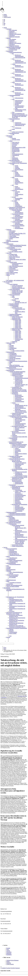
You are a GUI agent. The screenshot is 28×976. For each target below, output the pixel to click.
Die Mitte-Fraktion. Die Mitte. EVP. (17, 233)
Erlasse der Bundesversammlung (19, 444)
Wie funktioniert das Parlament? (13, 522)
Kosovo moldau (12, 633)
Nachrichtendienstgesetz (17, 154)
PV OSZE (14, 200)
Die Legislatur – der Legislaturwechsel (15, 280)
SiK (13, 86)
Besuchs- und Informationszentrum (14, 585)
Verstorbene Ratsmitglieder (15, 314)
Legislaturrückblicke (13, 305)
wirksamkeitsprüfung (17, 374)
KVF (13, 73)
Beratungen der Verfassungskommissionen (21, 531)
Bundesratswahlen (16, 318)
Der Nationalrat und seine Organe (19, 417)
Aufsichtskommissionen (14, 95)
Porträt (16, 165)
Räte (10, 344)
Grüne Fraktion (12, 236)
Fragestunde (17, 449)
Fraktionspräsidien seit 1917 (18, 288)
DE (4, 19)
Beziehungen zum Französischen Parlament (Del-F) (16, 621)
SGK (13, 58)
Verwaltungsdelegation (14, 160)
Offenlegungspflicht (19, 509)
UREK (13, 64)
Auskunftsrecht (15, 155)
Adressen (8, 240)
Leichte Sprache (7, 17)
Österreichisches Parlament (18, 225)
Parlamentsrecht (12, 524)
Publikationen (18, 122)
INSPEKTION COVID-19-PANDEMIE (20, 110)
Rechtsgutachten (16, 150)
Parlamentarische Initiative (21, 453)
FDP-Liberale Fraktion (14, 234)
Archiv (7, 283)
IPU (13, 185)
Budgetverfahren (19, 376)
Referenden (17, 466)
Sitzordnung (12, 35)
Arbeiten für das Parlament (15, 356)
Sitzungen (11, 346)
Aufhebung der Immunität (21, 471)
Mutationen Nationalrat (14, 36)
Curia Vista (8, 253)
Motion (16, 452)
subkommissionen (19, 100)
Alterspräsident (18, 418)
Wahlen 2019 (18, 327)
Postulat (17, 455)
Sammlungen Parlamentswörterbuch (17, 514)
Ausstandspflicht (18, 494)
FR (4, 20)
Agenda (8, 950)
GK (13, 121)
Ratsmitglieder (12, 485)
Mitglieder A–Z (12, 32)
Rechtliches (9, 954)
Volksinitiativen (18, 468)
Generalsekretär (12, 353)
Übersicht (11, 271)
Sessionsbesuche (13, 551)
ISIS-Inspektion (15, 148)
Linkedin (4, 968)
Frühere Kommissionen (14, 294)
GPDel (10, 141)
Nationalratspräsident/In (20, 423)
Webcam (11, 573)
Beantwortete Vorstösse (14, 257)
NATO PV (14, 190)
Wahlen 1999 (18, 320)
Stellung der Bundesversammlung (16, 458)
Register (8, 637)
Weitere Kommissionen (14, 118)
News (7, 565)
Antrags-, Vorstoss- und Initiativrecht (20, 492)
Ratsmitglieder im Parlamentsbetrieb (16, 488)
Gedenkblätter (15, 306)
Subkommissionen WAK (20, 81)
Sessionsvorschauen (13, 270)
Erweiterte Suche (13, 49)
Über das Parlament (7, 281)
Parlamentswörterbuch (11, 512)
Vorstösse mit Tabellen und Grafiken (17, 259)
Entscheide (17, 301)
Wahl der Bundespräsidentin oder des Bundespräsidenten (21, 405)
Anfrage (17, 448)
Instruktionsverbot (19, 507)
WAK (13, 77)
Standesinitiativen (19, 483)
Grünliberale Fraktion (14, 237)
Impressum (8, 953)
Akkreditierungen (13, 557)
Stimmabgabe (18, 503)
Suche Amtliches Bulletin (12, 272)
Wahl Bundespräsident (17, 328)
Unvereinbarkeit (18, 511)
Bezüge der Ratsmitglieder (12, 241)
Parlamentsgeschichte (11, 367)
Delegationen (9, 135)
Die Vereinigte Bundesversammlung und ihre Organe (19, 433)
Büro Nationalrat (13, 30)
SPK (13, 91)
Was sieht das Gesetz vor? (21, 302)
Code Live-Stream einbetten (12, 586)
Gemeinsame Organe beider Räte (19, 436)
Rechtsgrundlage (19, 198)
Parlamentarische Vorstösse (21, 475)
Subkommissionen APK (20, 72)
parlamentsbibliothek (11, 563)
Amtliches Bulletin (10, 247)
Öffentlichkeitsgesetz (11, 580)
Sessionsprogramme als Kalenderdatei (17, 264)
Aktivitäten (17, 168)
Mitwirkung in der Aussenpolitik (19, 391)
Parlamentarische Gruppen (15, 521)
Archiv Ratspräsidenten (14, 289)
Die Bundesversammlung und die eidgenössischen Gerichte (19, 477)
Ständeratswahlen (16, 329)
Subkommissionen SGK (20, 62)
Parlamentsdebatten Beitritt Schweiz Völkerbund (21, 540)
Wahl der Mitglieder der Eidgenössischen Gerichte (21, 411)
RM (4, 23)
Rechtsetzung (15, 393)
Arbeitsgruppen (18, 101)
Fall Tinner (14, 144)
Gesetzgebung (18, 397)
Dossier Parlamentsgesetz (18, 546)
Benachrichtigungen (10, 569)
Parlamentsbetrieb (13, 438)
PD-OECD (11, 611)
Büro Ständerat (12, 39)
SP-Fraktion (12, 232)
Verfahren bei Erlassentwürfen (19, 445)
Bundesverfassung (19, 396)
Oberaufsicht (15, 392)
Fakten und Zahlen (10, 342)
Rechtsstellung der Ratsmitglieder (19, 504)
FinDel (10, 137)
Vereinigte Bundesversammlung (13, 47)
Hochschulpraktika (13, 576)
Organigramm (12, 357)
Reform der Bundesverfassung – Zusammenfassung (19, 534)
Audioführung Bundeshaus (15, 555)
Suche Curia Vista (10, 273)
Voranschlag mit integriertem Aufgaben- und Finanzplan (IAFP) (21, 384)
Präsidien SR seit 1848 (17, 292)
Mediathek (8, 570)
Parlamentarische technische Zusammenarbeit (16, 628)
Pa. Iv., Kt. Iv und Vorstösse (18, 447)
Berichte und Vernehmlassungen (19, 55)
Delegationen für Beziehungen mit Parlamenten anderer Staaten (17, 208)
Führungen (11, 550)
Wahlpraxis (14, 341)
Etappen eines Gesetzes (17, 544)
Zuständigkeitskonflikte (17, 372)
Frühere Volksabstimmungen (15, 560)
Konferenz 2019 (15, 151)
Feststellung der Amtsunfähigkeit (18, 474)
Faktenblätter (12, 518)
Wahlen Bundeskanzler (17, 316)
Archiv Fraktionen (13, 284)
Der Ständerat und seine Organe (19, 426)
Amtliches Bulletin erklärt (15, 249)
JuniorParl (8, 963)
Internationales (6, 587)
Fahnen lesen (12, 258)
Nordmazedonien (13, 632)
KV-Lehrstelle (12, 577)
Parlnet (5, 14)
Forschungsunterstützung (15, 564)
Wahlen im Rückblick (14, 315)
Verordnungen (18, 400)
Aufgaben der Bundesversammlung (17, 371)
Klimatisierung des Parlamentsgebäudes (18, 361)
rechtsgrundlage (18, 206)
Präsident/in (12, 31)
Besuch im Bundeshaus (11, 548)
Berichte (17, 104)
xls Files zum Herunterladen (15, 246)
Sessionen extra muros (17, 307)
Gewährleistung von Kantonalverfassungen (17, 388)
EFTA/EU (14, 171)
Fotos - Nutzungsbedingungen (16, 572)
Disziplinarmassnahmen (20, 495)
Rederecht (17, 500)
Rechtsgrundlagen (19, 169)
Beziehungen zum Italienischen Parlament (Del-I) (16, 623)
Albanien (11, 629)
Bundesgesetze (18, 395)
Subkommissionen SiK (20, 90)
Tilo (10, 363)
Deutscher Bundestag (17, 210)
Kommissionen (9, 51)
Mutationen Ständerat (14, 45)
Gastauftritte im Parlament (15, 582)
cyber (13, 156)
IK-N (13, 126)
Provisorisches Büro (19, 425)
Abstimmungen (9, 243)
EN (4, 24)
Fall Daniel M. (15, 143)
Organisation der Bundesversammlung (18, 415)
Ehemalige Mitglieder (14, 303)
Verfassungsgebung (19, 399)
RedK (13, 129)
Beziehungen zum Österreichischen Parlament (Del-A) (17, 618)
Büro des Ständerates (19, 427)
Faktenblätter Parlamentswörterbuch (17, 513)
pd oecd (14, 197)
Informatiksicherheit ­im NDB (18, 147)
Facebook (8, 968)
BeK (13, 120)
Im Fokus (8, 567)
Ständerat (8, 38)
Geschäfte (11, 345)
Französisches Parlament (17, 214)
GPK (13, 99)
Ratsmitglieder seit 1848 (14, 48)
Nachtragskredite (19, 382)
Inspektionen (15, 158)
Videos (16, 184)
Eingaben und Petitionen (20, 462)
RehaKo (14, 300)
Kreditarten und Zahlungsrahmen (19, 380)
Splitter (10, 362)
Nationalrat (8, 29)
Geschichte (14, 250)
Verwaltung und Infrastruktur (15, 456)
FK (13, 96)
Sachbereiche (18, 103)
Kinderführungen (13, 552)
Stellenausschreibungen (20, 124)
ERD (13, 177)
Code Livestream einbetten (18, 350)
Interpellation (18, 451)
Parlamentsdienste (10, 352)
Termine (17, 167)
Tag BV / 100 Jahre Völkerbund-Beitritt (19, 543)
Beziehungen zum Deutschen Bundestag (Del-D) (15, 616)
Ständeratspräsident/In (20, 430)
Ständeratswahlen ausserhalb (19, 339)
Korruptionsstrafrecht (20, 508)
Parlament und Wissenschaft (15, 369)
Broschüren (11, 517)
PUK (13, 112)
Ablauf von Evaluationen (17, 131)
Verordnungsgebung (19, 401)
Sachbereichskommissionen (15, 52)
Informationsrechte (19, 496)
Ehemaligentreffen (16, 293)
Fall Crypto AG (15, 142)
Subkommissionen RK (20, 57)
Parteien (11, 238)
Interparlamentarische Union (15, 599)
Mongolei (11, 630)
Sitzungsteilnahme (19, 499)
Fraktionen (8, 229)
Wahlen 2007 (18, 323)
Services (5, 547)
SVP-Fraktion (12, 230)
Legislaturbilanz (12, 348)
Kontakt (5, 15)
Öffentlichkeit (18, 465)
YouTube (13, 968)
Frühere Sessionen (13, 267)
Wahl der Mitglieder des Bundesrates (20, 408)
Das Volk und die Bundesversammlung (17, 461)
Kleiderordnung (18, 498)
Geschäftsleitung (13, 354)
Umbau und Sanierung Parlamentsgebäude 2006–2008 (16, 365)
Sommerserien (9, 584)
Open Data (11, 349)
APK (13, 68)
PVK (10, 130)
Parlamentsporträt (10, 370)
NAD (13, 297)
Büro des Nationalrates (20, 419)
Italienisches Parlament (17, 217)
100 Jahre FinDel (16, 139)
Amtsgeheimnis (18, 490)
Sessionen (8, 260)
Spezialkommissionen (14, 133)
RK (13, 53)
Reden (7, 581)
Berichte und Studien (14, 520)
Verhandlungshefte (13, 561)
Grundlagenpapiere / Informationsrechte (19, 106)
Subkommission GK (19, 125)
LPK (13, 134)
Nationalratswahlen (16, 319)
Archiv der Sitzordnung (17, 285)
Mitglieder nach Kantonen (15, 34)
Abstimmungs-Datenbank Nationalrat (17, 245)
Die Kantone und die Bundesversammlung (17, 480)
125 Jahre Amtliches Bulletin (15, 251)
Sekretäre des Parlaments (14, 358)
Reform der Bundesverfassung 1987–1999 (20, 528)
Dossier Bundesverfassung (18, 525)
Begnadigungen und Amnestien (19, 389)
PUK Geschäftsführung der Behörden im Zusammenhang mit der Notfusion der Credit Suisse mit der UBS (19, 115)
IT (4, 22)
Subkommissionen (19, 98)
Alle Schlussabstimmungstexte (16, 266)
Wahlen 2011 (18, 324)
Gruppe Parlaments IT (17, 161)
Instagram (17, 968)
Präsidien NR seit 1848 (17, 290)
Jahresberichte (15, 159)
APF (13, 164)
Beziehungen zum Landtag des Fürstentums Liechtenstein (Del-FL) (17, 626)
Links (16, 108)
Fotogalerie (8, 952)
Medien (8, 556)
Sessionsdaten (12, 268)
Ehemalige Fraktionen (17, 286)
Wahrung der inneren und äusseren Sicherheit (18, 414)
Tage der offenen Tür (14, 554)
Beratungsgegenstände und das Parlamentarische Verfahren (16, 442)
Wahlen (8, 275)
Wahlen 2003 (18, 322)
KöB (13, 296)
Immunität (17, 505)
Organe (5, 27)
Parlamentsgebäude (10, 359)
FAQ (10, 636)
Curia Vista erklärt (13, 255)
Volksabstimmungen (11, 559)
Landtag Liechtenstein (17, 221)
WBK (13, 82)
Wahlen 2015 (18, 326)
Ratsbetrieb (6, 242)
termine (16, 195)
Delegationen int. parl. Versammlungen (18, 163)
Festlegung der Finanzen (17, 375)
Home (4, 647)
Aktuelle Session (13, 262)
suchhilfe (8, 568)
